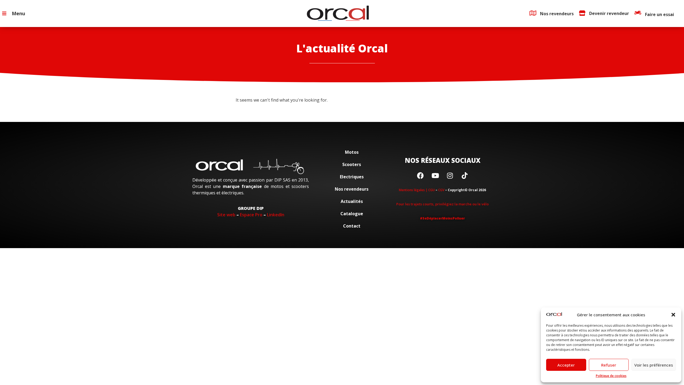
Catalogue (351, 214)
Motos (352, 152)
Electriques (352, 177)
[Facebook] (420, 175)
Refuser (608, 365)
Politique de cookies (611, 376)
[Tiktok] (464, 175)
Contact (351, 226)
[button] (673, 314)
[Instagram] (450, 175)
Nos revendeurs (351, 189)
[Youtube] (435, 175)
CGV (441, 190)
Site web (226, 215)
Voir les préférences (653, 365)
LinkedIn (275, 215)
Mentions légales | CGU (417, 190)
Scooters (351, 164)
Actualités (352, 201)
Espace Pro (251, 215)
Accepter (566, 365)
